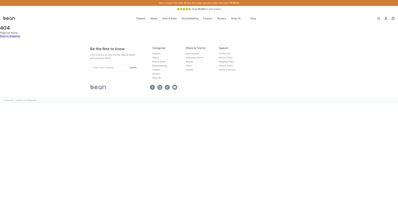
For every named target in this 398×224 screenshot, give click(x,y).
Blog (253, 18)
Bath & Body (169, 18)
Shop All (236, 18)
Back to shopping (10, 36)
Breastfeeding (190, 18)
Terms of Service (227, 69)
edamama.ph (192, 53)
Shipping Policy (226, 61)
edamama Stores (194, 57)
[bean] (98, 87)
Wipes (153, 18)
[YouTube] (174, 87)
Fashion (207, 18)
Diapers (140, 18)
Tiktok (189, 65)
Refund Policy (226, 57)
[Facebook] (152, 87)
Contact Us (224, 53)
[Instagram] (159, 87)
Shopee (189, 61)
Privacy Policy (226, 65)
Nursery (221, 18)
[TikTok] (167, 87)
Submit (133, 67)
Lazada (189, 69)
